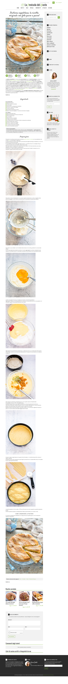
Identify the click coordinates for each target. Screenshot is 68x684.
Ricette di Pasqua (32, 579)
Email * (26, 626)
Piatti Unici (49, 39)
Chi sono (50, 8)
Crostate (23, 579)
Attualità (45, 8)
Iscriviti (49, 106)
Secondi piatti (49, 32)
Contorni (48, 34)
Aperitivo (48, 29)
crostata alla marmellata (18, 89)
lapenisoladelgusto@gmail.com (37, 665)
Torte (20, 579)
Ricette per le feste (50, 46)
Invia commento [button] (11, 636)
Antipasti (48, 27)
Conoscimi (53, 89)
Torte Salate (49, 38)
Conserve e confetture (51, 45)
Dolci (27, 8)
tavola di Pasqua (29, 81)
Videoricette (38, 8)
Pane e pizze (49, 36)
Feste (27, 579)
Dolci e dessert (50, 41)
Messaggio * (10, 619)
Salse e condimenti (50, 43)
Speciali (32, 8)
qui (9, 140)
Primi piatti (49, 31)
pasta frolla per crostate (14, 80)
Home (18, 8)
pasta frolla (35, 88)
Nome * (9, 626)
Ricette (22, 8)
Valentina (27, 88)
